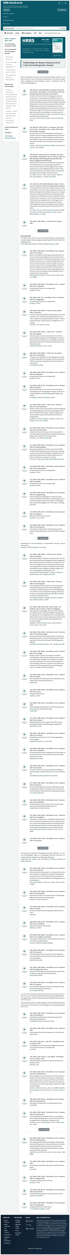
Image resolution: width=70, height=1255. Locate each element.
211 (32, 459)
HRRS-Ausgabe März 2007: (10, 40)
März (40, 33)
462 (53, 776)
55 (38, 776)
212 (23, 244)
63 (62, 118)
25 (45, 572)
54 (31, 975)
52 (35, 574)
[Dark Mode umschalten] (59, 3)
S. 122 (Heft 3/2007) (43, 231)
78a (60, 644)
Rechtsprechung (8, 20)
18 (43, 244)
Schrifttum (8, 133)
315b (46, 438)
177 (56, 419)
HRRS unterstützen (7, 1226)
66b (32, 275)
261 (32, 346)
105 (46, 212)
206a (32, 741)
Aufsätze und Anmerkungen (9, 85)
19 (33, 175)
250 (32, 317)
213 (32, 667)
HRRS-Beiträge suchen (18, 1226)
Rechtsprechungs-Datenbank (51, 1229)
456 (44, 146)
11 (43, 421)
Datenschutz (38, 1248)
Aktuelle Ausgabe (8, 13)
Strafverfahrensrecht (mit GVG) (11, 71)
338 (61, 1088)
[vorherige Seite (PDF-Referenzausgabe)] (36, 71)
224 (32, 438)
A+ (65, 3)
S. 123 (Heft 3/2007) (43, 538)
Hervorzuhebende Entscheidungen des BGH (10, 51)
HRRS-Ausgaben (26, 33)
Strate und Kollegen (43, 1222)
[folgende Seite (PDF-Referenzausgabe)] (49, 71)
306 (32, 808)
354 (32, 928)
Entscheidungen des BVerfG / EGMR (10, 45)
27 (60, 210)
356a (32, 683)
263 (38, 644)
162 (53, 212)
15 (31, 365)
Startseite (9, 33)
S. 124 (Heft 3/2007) (43, 848)
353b (52, 210)
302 (32, 518)
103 (33, 859)
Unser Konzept (6, 1221)
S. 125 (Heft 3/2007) (44, 1129)
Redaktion (7, 1243)
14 (31, 1050)
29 (48, 943)
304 (32, 1122)
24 (62, 572)
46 (31, 915)
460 (46, 776)
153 (32, 1169)
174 (32, 776)
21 (56, 118)
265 (39, 882)
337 (46, 829)
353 (50, 244)
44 (31, 726)
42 (31, 1065)
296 (34, 1209)
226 (30, 244)
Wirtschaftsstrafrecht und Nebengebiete (11, 77)
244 (46, 398)
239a (44, 419)
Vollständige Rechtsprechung (10, 137)
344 (59, 598)
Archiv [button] (5, 17)
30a (23, 547)
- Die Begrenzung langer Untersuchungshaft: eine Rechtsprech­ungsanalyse (11, 117)
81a (51, 177)
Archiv (17, 33)
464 (32, 623)
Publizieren (7, 1235)
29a (32, 1021)
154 (32, 1183)
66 (31, 759)
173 (31, 148)
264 (46, 644)
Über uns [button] (6, 24)
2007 (35, 33)
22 (38, 808)
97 (31, 212)
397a (32, 1034)
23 (64, 859)
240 (26, 861)
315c (43, 459)
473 (43, 623)
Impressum (31, 1248)
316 (59, 459)
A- (62, 3)
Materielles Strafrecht (9, 58)
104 (58, 175)
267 (39, 346)
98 (38, 177)
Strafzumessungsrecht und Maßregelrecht (11, 64)
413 (51, 598)
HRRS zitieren (6, 1231)
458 (51, 146)
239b (32, 419)
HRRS (49, 1227)
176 (32, 398)
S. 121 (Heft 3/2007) (43, 72)
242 (50, 859)
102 (38, 212)
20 (47, 118)
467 (40, 741)
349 (32, 290)
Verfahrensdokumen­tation (11, 128)
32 (31, 146)
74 (38, 726)
